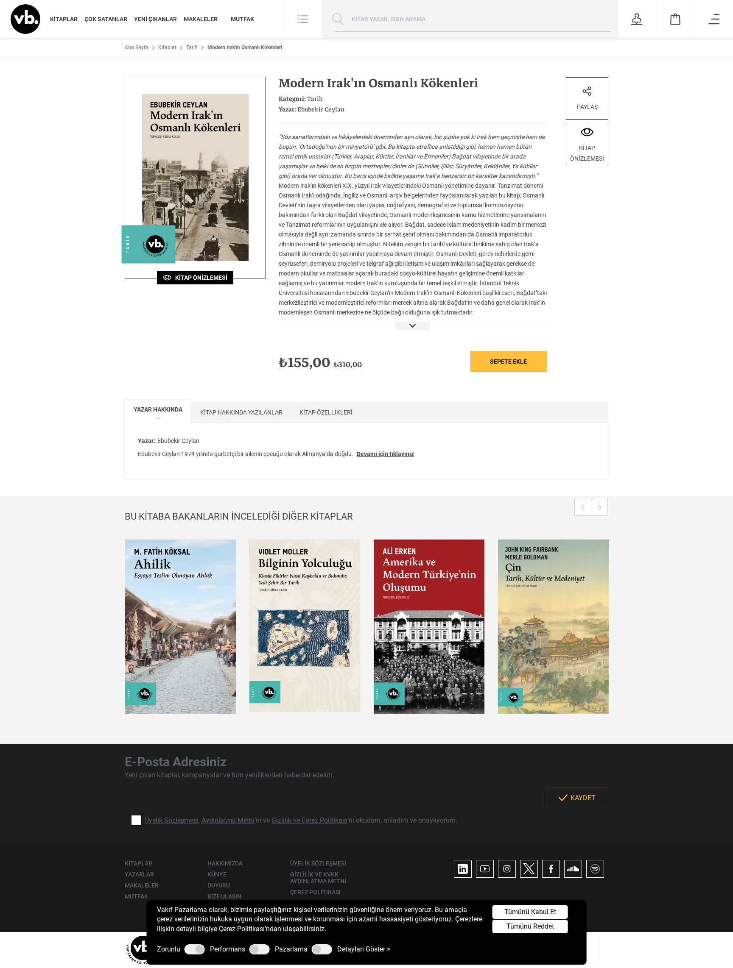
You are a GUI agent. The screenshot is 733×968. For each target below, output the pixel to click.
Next (599, 507)
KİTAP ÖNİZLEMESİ (199, 277)
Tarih (192, 47)
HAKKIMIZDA (225, 863)
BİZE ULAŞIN (224, 896)
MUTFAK (242, 19)
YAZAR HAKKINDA (158, 409)
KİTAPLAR (64, 19)
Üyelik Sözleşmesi (172, 820)
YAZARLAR (139, 874)
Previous (582, 507)
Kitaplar (167, 47)
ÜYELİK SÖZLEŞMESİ (318, 863)
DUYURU (218, 885)
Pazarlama (291, 949)
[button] (303, 19)
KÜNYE (217, 874)
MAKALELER (201, 19)
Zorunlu (168, 949)
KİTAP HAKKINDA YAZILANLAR (241, 412)
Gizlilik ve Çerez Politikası (309, 820)
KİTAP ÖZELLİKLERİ (326, 412)
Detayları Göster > (363, 949)
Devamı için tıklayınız (385, 454)
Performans (227, 949)
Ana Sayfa (136, 47)
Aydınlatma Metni (228, 820)
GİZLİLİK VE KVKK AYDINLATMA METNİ (318, 878)
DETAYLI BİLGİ (180, 696)
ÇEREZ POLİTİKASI (315, 892)
